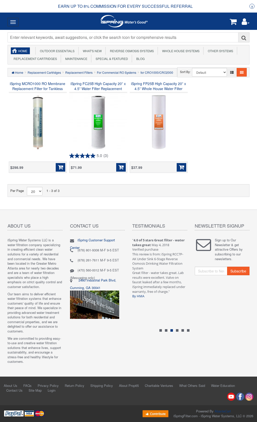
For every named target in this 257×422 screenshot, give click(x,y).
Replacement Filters (79, 72)
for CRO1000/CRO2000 (157, 72)
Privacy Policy (48, 385)
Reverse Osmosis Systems (131, 51)
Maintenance (75, 58)
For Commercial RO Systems (116, 72)
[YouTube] (231, 396)
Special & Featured (111, 58)
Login (51, 390)
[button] (245, 23)
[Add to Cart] (60, 167)
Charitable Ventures (159, 385)
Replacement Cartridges (34, 58)
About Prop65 (129, 385)
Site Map (35, 390)
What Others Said (192, 385)
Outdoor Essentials (56, 51)
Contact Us (14, 390)
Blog (140, 58)
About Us (10, 385)
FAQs (27, 385)
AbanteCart (223, 411)
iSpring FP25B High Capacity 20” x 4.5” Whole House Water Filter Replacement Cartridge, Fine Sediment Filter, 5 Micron (158, 91)
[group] (125, 6)
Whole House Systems (180, 51)
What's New (91, 51)
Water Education (223, 385)
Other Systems (219, 51)
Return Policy (74, 385)
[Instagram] (249, 396)
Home (22, 51)
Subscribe (238, 270)
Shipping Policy (101, 385)
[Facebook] (240, 396)
